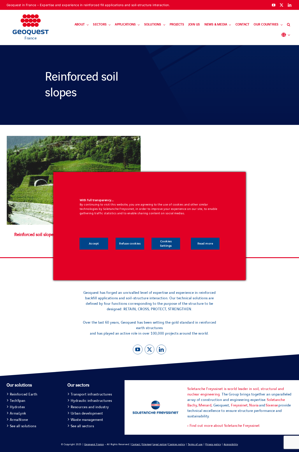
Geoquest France (94, 444)
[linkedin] (290, 5)
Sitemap (146, 444)
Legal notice (160, 444)
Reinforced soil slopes (34, 235)
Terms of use (195, 444)
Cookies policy (176, 444)
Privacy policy (213, 444)
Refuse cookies (130, 243)
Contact (136, 444)
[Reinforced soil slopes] (74, 138)
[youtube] (274, 5)
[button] (288, 25)
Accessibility (231, 444)
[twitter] (281, 5)
